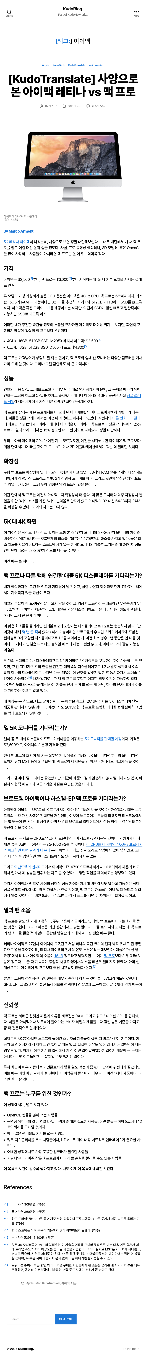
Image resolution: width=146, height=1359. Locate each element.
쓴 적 (34, 632)
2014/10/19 (74, 105)
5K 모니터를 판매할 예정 (103, 739)
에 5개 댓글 (99, 105)
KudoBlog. (73, 9)
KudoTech (58, 65)
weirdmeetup (96, 65)
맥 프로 (109, 956)
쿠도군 (53, 105)
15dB (58, 956)
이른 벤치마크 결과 (126, 418)
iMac (38, 1283)
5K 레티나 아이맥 (17, 242)
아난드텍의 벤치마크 (29, 867)
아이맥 (65, 1283)
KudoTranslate (76, 65)
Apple (45, 65)
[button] (31, 279)
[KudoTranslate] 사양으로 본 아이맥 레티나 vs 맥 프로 (73, 85)
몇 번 (25, 632)
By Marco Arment (18, 231)
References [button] (18, 1187)
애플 (74, 1283)
